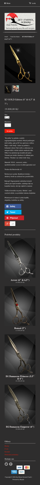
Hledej (7, 446)
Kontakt (7, 452)
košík (34, 3)
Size (6, 114)
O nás (6, 449)
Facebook (10, 464)
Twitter (6, 464)
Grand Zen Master (15, 36)
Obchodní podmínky (11, 454)
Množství (8, 122)
